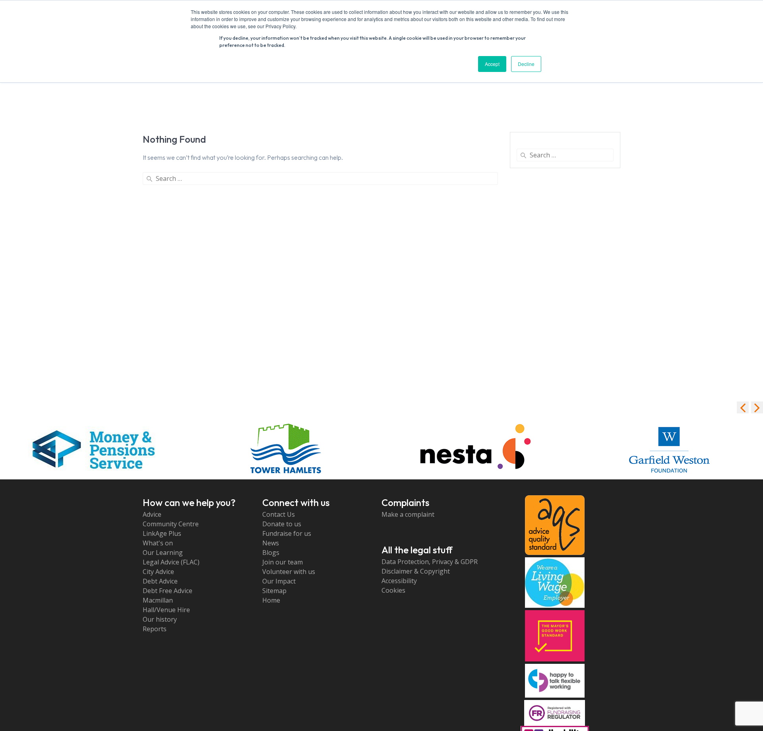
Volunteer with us (288, 571)
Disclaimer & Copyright (416, 571)
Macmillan (158, 600)
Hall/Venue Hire (166, 609)
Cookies (393, 590)
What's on (158, 543)
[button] (757, 407)
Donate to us (281, 524)
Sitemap (274, 590)
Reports (155, 628)
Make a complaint (408, 514)
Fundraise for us (286, 533)
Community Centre (171, 524)
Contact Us (278, 514)
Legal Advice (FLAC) (171, 562)
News (270, 543)
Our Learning (163, 552)
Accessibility (399, 580)
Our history (160, 619)
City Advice (158, 571)
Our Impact (279, 581)
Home (271, 600)
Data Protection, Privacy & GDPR (430, 561)
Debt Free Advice (167, 590)
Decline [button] (526, 63)
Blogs (270, 552)
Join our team (282, 562)
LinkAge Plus (162, 533)
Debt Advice (160, 581)
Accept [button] (492, 63)
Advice (152, 514)
